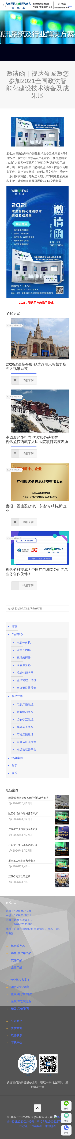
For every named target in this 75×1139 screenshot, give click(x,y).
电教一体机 (24, 642)
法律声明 (36, 1126)
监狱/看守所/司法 (21, 994)
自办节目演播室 (26, 742)
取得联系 (16, 1035)
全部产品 (16, 967)
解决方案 (17, 696)
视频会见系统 (25, 727)
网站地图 (50, 1126)
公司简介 (16, 1020)
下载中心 (16, 1042)
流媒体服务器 (25, 672)
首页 (14, 626)
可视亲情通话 (25, 734)
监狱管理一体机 (26, 680)
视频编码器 (24, 657)
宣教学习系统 (25, 711)
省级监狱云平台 (26, 749)
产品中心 (17, 634)
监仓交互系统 (25, 719)
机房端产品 (18, 945)
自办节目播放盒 (26, 687)
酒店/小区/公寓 (20, 987)
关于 (14, 765)
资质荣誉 (16, 1028)
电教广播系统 (25, 704)
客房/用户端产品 (21, 953)
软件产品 (16, 960)
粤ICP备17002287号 (50, 1121)
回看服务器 (24, 665)
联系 (14, 773)
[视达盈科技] (37, 5)
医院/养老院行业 (21, 1001)
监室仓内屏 (24, 650)
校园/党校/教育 (20, 1008)
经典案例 (17, 757)
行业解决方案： (20, 979)
